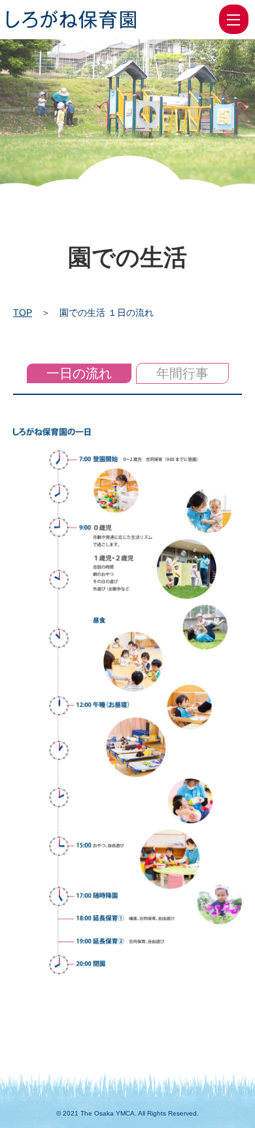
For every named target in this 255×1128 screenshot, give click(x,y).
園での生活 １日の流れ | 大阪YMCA (71, 19)
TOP (22, 312)
